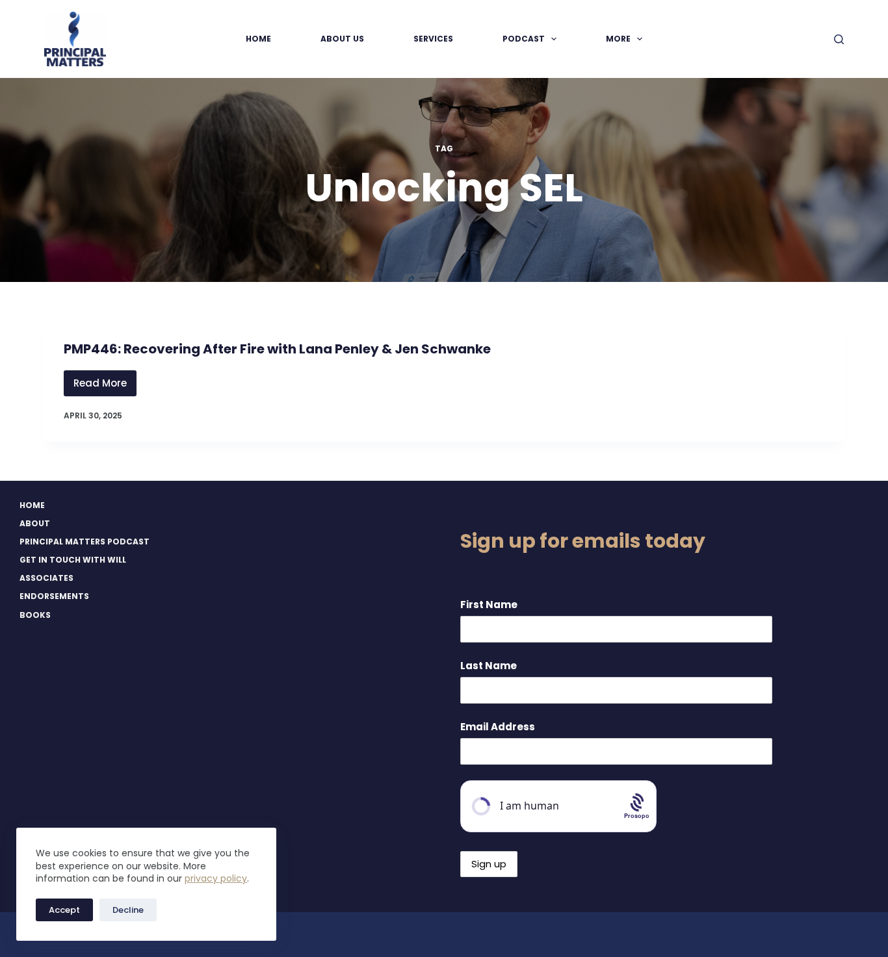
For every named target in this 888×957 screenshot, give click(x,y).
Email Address (497, 727)
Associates (46, 578)
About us (342, 38)
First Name (488, 604)
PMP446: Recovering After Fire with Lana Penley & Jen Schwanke (277, 349)
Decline (128, 910)
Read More (105, 386)
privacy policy (216, 878)
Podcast (524, 38)
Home (258, 38)
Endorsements (54, 596)
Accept (64, 910)
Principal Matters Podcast (85, 542)
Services (433, 38)
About (35, 523)
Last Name (488, 665)
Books (35, 615)
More (618, 38)
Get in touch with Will (73, 560)
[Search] (839, 39)
